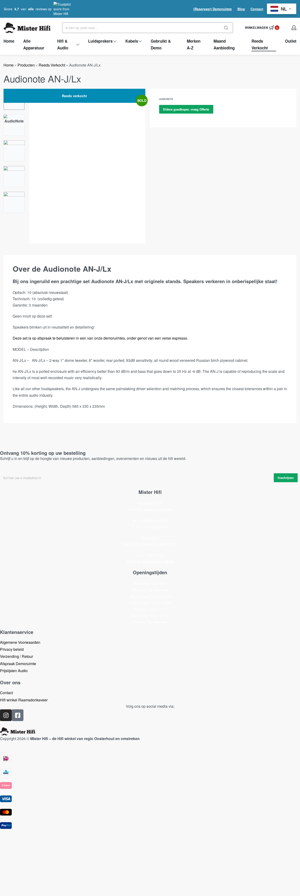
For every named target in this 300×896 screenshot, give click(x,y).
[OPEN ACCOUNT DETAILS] (293, 27)
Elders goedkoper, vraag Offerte (186, 109)
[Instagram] (6, 715)
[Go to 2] (14, 125)
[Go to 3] (14, 150)
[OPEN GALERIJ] (87, 166)
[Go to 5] (14, 202)
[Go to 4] (14, 176)
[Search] (226, 27)
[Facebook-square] (17, 715)
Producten (26, 65)
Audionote (166, 99)
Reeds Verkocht (52, 65)
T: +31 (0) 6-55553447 (150, 526)
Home (9, 65)
